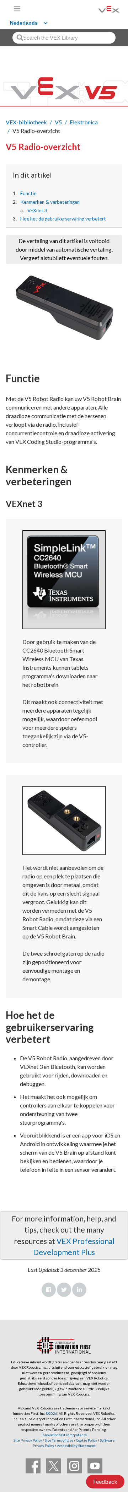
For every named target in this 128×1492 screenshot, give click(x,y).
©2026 (51, 1413)
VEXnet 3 (37, 210)
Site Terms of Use (58, 1440)
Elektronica (84, 122)
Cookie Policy (86, 1440)
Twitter (64, 1290)
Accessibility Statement (76, 1445)
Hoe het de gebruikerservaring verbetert (63, 219)
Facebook (49, 1290)
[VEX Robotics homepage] (100, 8)
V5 (58, 122)
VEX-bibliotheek (26, 122)
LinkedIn (79, 1290)
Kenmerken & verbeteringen (50, 202)
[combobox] (64, 38)
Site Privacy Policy (28, 1440)
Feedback (105, 1481)
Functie (28, 193)
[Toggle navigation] (17, 8)
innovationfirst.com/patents (64, 1435)
